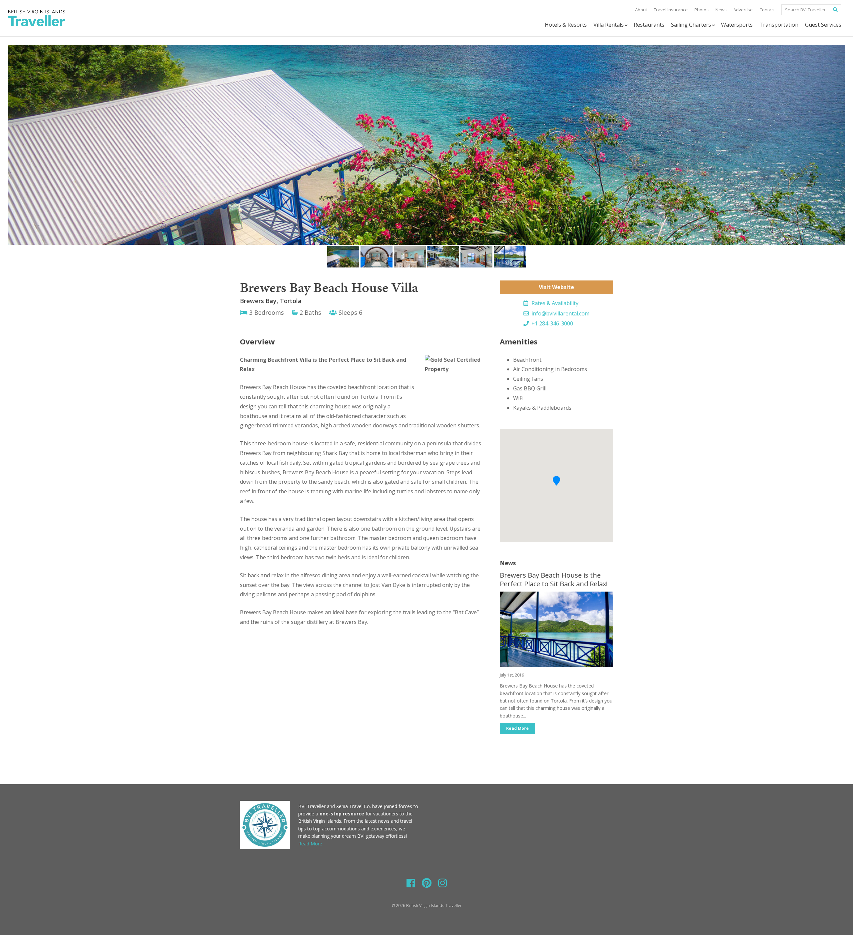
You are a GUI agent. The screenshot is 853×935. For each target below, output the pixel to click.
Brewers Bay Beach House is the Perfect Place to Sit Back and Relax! (554, 579)
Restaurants (649, 24)
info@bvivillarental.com (559, 313)
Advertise (743, 10)
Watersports (737, 24)
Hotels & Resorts (566, 24)
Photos (701, 10)
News (721, 10)
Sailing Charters (691, 24)
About (641, 10)
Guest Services (823, 24)
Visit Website (556, 287)
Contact (767, 10)
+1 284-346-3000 (551, 323)
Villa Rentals (608, 24)
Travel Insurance (671, 10)
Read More (517, 728)
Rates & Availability (554, 303)
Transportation (778, 24)
